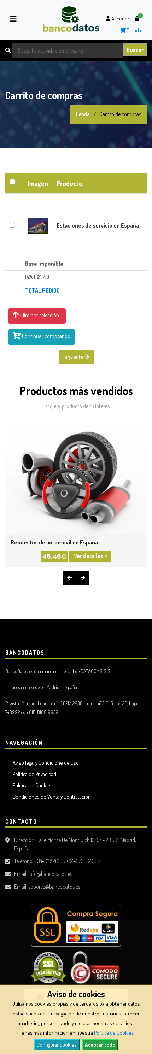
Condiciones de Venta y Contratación (51, 796)
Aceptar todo (100, 1044)
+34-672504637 (83, 861)
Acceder (119, 18)
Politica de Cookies (32, 785)
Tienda (133, 30)
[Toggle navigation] (13, 19)
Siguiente (73, 356)
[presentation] (69, 578)
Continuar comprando (45, 336)
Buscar (135, 49)
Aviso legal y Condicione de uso (45, 762)
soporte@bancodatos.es (54, 886)
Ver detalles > (90, 555)
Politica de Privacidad (33, 774)
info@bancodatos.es (50, 873)
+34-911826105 (50, 861)
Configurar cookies (57, 1044)
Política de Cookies (114, 1032)
